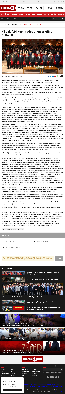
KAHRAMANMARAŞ (13, 24)
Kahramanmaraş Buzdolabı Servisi (28, 384)
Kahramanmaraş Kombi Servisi (46, 386)
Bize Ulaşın (34, 375)
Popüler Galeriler (27, 1)
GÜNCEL (6, 14)
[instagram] (53, 377)
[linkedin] (53, 76)
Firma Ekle (40, 1)
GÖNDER (59, 258)
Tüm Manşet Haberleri (5, 1)
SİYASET (14, 14)
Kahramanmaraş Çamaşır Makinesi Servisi (48, 384)
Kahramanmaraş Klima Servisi (29, 386)
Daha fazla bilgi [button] (12, 386)
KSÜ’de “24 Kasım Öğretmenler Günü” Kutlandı (13, 229)
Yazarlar (13, 1)
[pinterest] (55, 76)
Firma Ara (35, 1)
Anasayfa (4, 24)
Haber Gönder (20, 1)
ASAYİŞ (46, 14)
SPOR (28, 14)
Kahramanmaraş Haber (57, 391)
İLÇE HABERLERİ (37, 14)
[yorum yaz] (60, 76)
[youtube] (56, 377)
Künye (23, 375)
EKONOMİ (13, 375)
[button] (64, 14)
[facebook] (49, 76)
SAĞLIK (21, 14)
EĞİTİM (53, 14)
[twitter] (51, 76)
